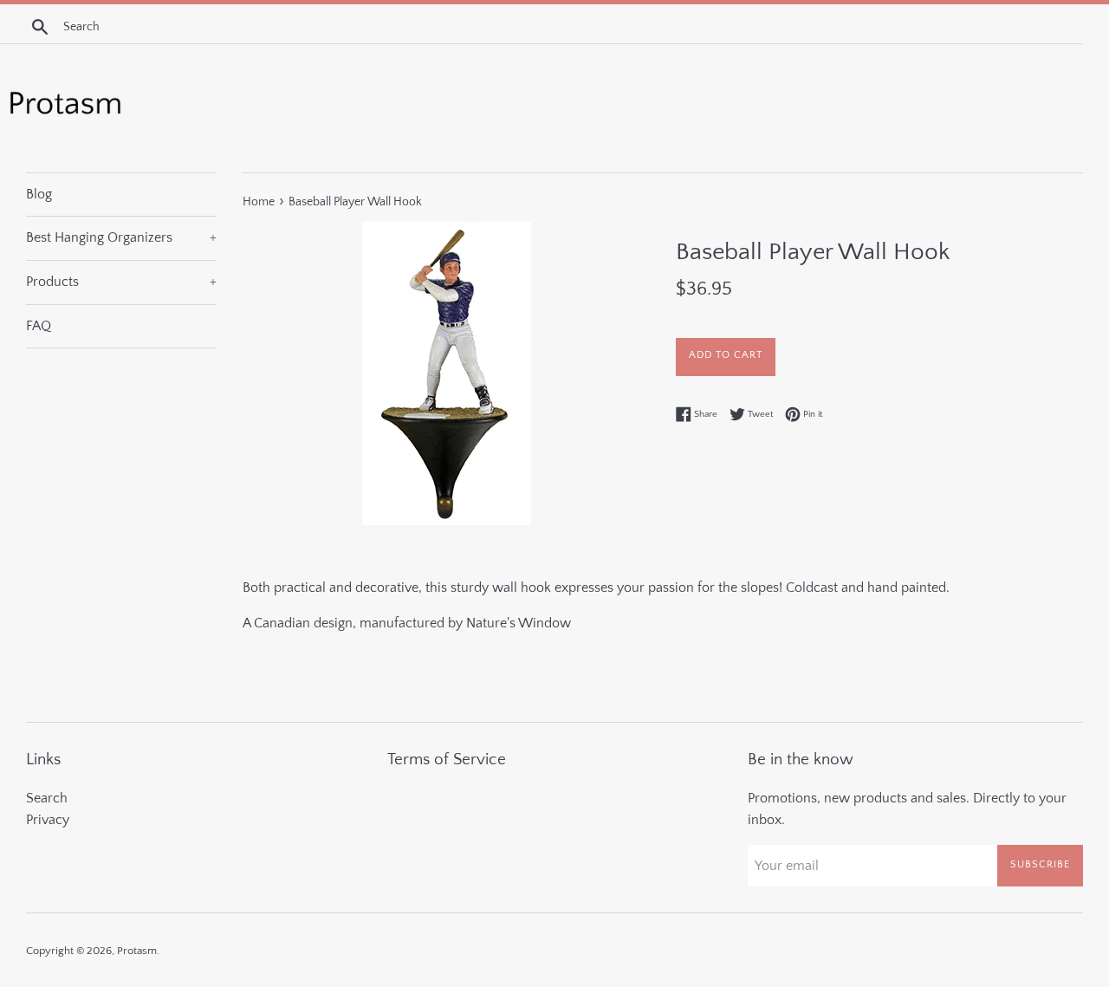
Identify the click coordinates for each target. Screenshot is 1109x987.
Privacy (47, 820)
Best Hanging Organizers (121, 237)
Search (47, 798)
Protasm (137, 951)
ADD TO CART (725, 354)
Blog (39, 194)
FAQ (38, 326)
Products (121, 281)
